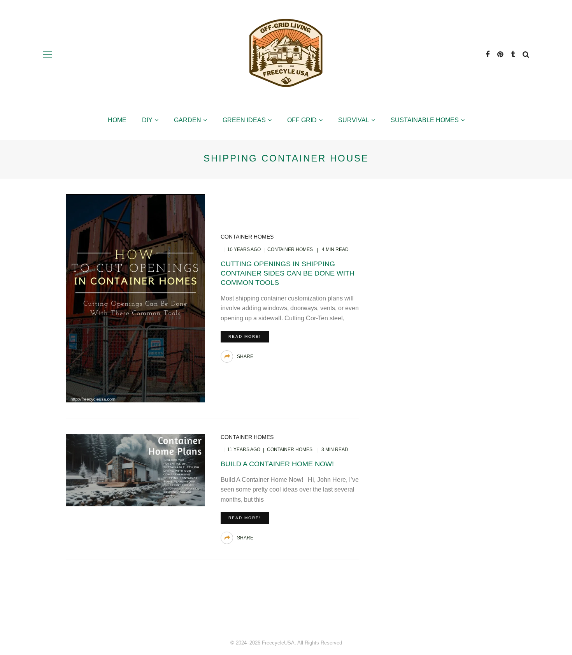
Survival (353, 120)
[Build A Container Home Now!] (135, 469)
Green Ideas (244, 120)
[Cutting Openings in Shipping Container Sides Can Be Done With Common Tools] (135, 297)
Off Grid (302, 120)
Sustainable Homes (425, 120)
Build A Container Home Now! (277, 464)
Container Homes (247, 237)
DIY (147, 120)
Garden (187, 120)
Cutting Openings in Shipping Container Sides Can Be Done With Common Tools (287, 273)
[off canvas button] (47, 54)
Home (117, 120)
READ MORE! (244, 336)
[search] (526, 54)
